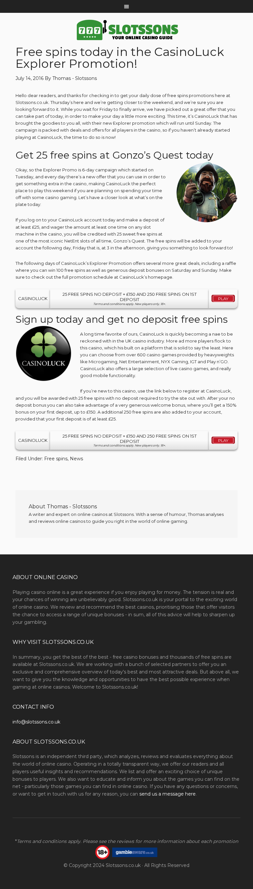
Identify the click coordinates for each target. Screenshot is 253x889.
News (76, 459)
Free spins (56, 459)
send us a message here (167, 794)
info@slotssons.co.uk (36, 722)
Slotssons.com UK (126, 30)
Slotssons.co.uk (123, 865)
